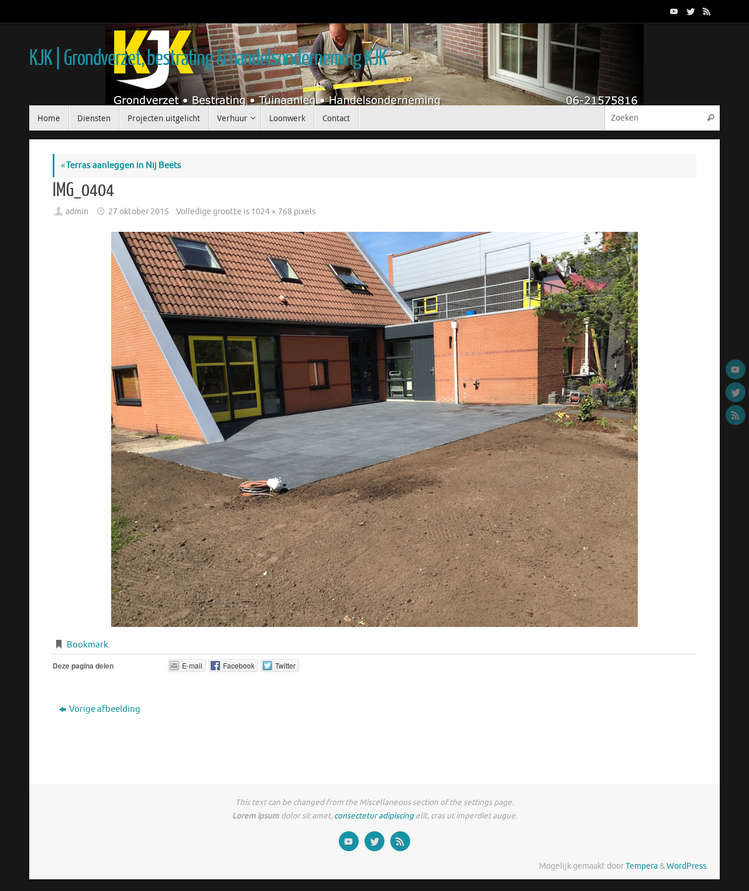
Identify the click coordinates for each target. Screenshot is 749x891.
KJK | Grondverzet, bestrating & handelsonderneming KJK (207, 58)
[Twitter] (689, 11)
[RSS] (706, 11)
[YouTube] (673, 11)
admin (77, 212)
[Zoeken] (710, 118)
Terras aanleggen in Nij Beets (120, 165)
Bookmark (87, 644)
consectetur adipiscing (374, 816)
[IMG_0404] (374, 429)
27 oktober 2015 (138, 212)
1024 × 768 (271, 212)
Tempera (642, 866)
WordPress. (687, 866)
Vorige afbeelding (104, 709)
